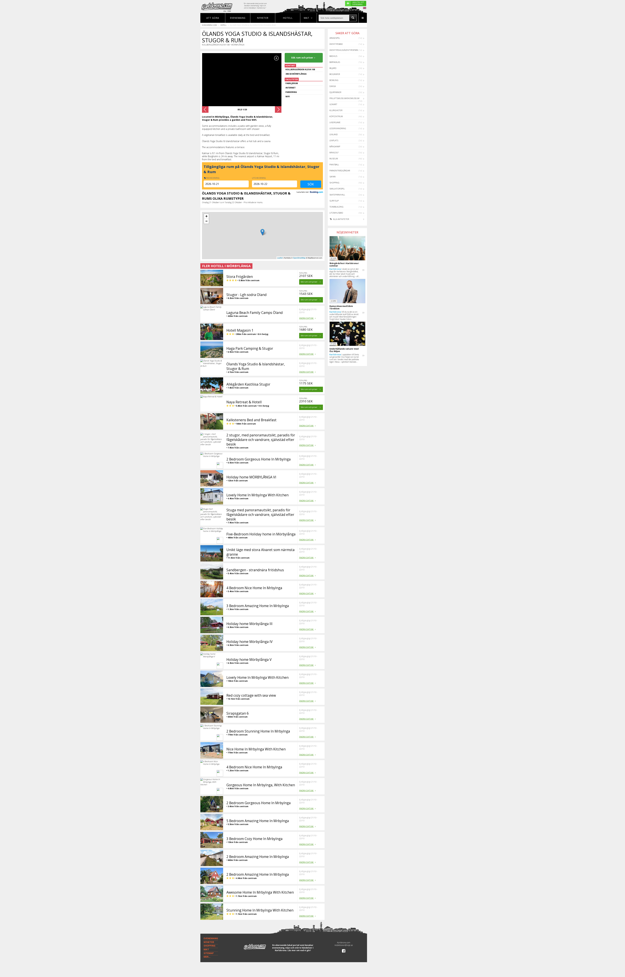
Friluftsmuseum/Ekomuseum (344, 98)
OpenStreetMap (299, 257)
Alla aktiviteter (341, 219)
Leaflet (280, 257)
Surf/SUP (334, 200)
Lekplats (333, 140)
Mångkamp (334, 146)
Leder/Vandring (337, 128)
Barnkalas (334, 62)
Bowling (333, 80)
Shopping (334, 182)
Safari (332, 176)
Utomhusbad (336, 212)
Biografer (334, 74)
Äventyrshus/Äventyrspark (343, 50)
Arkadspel (334, 38)
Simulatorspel (337, 188)
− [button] (206, 221)
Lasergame (334, 122)
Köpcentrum (336, 116)
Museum (333, 158)
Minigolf (334, 152)
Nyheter (262, 17)
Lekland (333, 134)
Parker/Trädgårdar (339, 170)
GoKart (333, 104)
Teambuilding (336, 206)
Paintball (334, 164)
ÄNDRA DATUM (306, 318)
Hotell (288, 17)
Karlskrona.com (209, 25)
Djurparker (335, 92)
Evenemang (237, 17)
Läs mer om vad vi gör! (299, 950)
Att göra (212, 17)
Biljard (332, 68)
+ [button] (206, 216)
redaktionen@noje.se (343, 945)
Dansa (332, 86)
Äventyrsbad (336, 44)
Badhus (333, 56)
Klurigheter (335, 110)
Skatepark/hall (337, 194)
